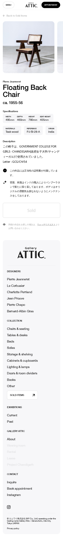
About (11, 439)
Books (11, 380)
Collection (14, 320)
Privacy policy (13, 528)
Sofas (11, 348)
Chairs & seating (18, 329)
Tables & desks (17, 335)
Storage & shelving (19, 354)
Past (10, 421)
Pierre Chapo (16, 304)
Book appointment (19, 488)
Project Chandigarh (20, 464)
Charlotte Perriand (19, 292)
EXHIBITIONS (14, 407)
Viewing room (16, 445)
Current (12, 415)
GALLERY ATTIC (16, 431)
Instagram (14, 495)
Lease (11, 458)
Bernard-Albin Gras (20, 311)
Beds (10, 341)
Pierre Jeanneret (18, 279)
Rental (11, 452)
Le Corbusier (15, 286)
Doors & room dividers (22, 373)
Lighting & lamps (18, 367)
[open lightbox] (28, 47)
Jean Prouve (15, 298)
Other (11, 386)
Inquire (11, 482)
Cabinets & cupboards (22, 360)
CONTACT (12, 474)
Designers (14, 271)
